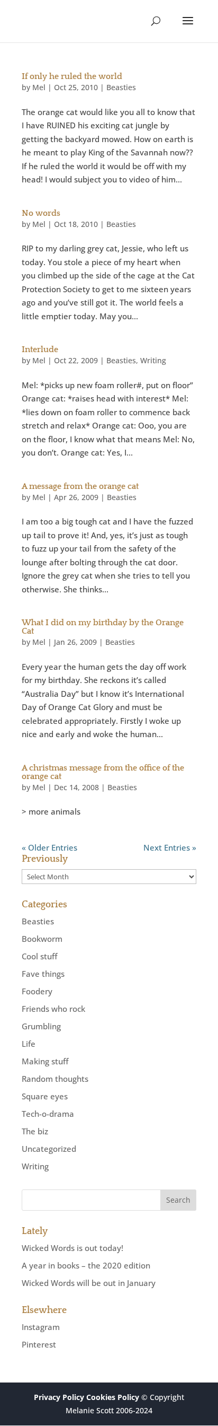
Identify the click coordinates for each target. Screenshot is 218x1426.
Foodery (37, 991)
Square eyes (45, 1096)
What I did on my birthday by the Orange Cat (103, 627)
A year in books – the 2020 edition (86, 1265)
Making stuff (45, 1061)
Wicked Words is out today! (72, 1248)
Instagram (41, 1327)
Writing (153, 360)
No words (41, 213)
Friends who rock (53, 1008)
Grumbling (41, 1026)
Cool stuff (39, 956)
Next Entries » (169, 847)
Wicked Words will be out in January (89, 1283)
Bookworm (42, 938)
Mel (39, 87)
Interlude (40, 349)
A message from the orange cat (80, 486)
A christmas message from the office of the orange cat (103, 772)
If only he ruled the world (72, 76)
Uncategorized (49, 1148)
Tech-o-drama (48, 1113)
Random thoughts (55, 1078)
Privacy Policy (59, 1397)
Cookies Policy (112, 1397)
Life (28, 1043)
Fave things (43, 973)
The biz (35, 1131)
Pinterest (39, 1344)
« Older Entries (49, 847)
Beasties (121, 87)
